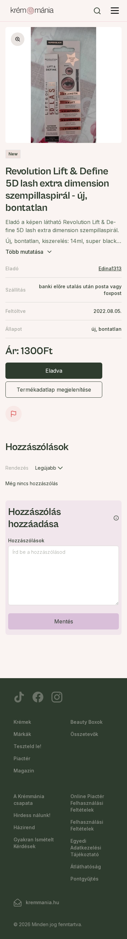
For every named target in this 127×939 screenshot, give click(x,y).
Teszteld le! (27, 746)
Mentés (63, 621)
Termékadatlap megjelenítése (54, 389)
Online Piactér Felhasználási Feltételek (87, 803)
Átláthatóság (85, 866)
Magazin (24, 770)
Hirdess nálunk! (32, 815)
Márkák (22, 734)
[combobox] (49, 468)
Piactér (22, 758)
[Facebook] (38, 697)
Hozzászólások (26, 540)
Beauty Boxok (86, 722)
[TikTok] (19, 697)
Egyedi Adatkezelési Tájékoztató (85, 847)
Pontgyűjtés (84, 879)
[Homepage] (32, 11)
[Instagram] (56, 697)
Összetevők (84, 734)
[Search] (97, 11)
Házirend (24, 827)
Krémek (22, 722)
